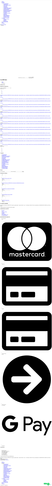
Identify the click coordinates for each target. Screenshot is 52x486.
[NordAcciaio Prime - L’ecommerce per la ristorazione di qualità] (3, 24)
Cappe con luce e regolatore (5, 156)
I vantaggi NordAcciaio (5, 21)
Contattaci (3, 23)
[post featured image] (26, 101)
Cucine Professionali (6, 9)
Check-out (6, 459)
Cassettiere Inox (6, 7)
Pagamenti (5, 20)
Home (3, 1)
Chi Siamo (3, 2)
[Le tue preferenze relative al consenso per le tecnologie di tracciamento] (50, 484)
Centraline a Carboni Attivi (7, 8)
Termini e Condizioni (6, 479)
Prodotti (3, 463)
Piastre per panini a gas (6, 476)
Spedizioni (5, 19)
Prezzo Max (12, 171)
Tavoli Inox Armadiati (6, 17)
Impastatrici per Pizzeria (7, 11)
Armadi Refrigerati (6, 3)
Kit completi (5, 12)
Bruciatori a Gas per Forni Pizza (8, 470)
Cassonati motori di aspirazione (6, 159)
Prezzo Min (1, 171)
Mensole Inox (5, 14)
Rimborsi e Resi (6, 481)
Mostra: (1, 88)
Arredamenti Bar (6, 4)
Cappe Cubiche (6, 5)
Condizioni (3, 478)
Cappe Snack (5, 6)
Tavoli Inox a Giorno (6, 16)
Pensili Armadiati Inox (6, 15)
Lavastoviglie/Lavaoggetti (7, 473)
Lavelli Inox (5, 13)
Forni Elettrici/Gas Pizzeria (7, 471)
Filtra (23, 171)
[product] (27, 176)
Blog (2, 22)
